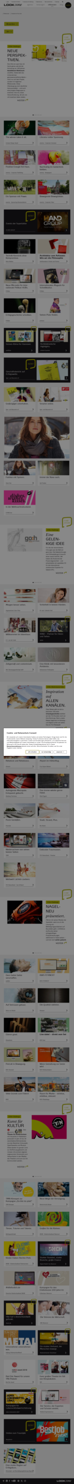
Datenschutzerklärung (14, 746)
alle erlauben (32, 752)
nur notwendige (46, 752)
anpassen (59, 752)
